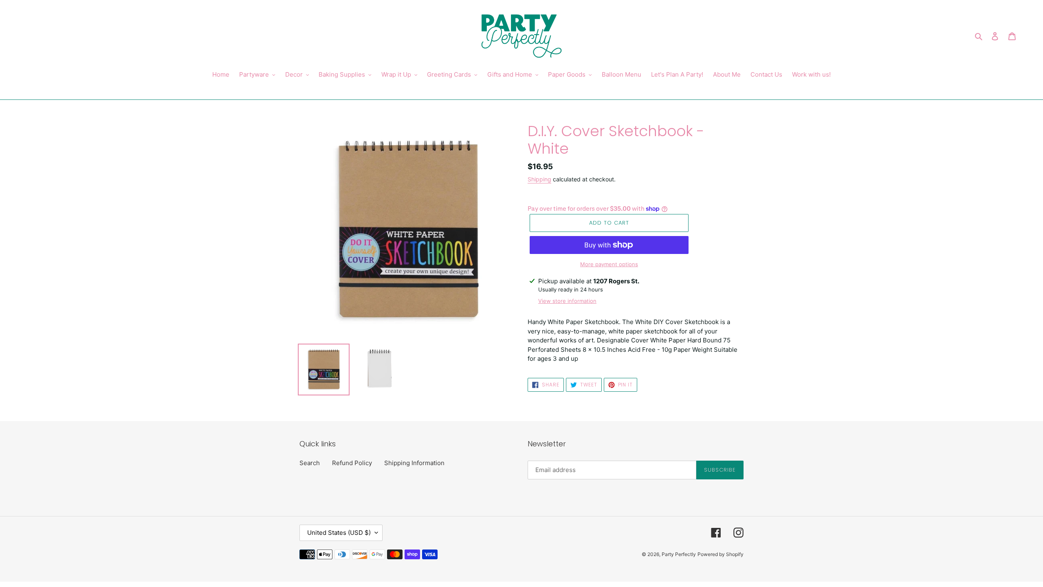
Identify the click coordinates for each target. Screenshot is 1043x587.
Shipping (539, 179)
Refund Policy (352, 463)
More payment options (609, 264)
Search (309, 463)
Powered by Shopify (721, 554)
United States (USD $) (339, 532)
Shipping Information (414, 463)
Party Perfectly (679, 554)
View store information (567, 301)
